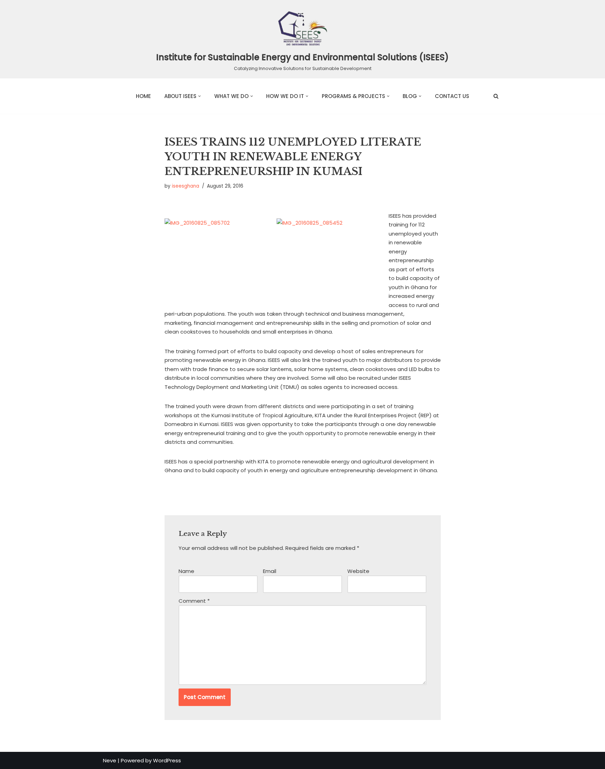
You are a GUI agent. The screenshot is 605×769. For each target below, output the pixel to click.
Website (358, 571)
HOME (143, 96)
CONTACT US (452, 96)
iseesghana (185, 186)
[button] (199, 96)
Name (186, 571)
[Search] (496, 96)
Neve (109, 760)
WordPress (167, 760)
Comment (194, 600)
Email (269, 571)
